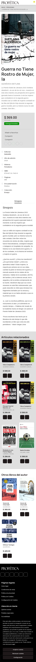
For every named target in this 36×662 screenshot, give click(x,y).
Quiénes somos (6, 609)
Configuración (18, 657)
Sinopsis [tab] (18, 201)
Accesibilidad (5, 616)
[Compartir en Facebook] (5, 143)
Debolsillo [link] (7, 154)
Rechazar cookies (18, 653)
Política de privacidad (8, 593)
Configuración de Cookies (9, 600)
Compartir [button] (9, 136)
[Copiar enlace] (21, 143)
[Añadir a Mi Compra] (5, 376)
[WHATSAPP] (2, 574)
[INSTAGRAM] (16, 574)
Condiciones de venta (8, 589)
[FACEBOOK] (7, 574)
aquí (13, 644)
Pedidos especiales (7, 613)
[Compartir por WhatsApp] (13, 143)
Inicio (3, 7)
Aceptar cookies (18, 649)
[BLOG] (21, 574)
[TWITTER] (12, 574)
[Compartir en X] (9, 143)
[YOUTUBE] (26, 574)
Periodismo (10, 7)
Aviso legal (4, 586)
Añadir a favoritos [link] (11, 133)
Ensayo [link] (6, 192)
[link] (10, 376)
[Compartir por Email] (17, 143)
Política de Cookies (7, 596)
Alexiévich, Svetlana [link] (10, 84)
